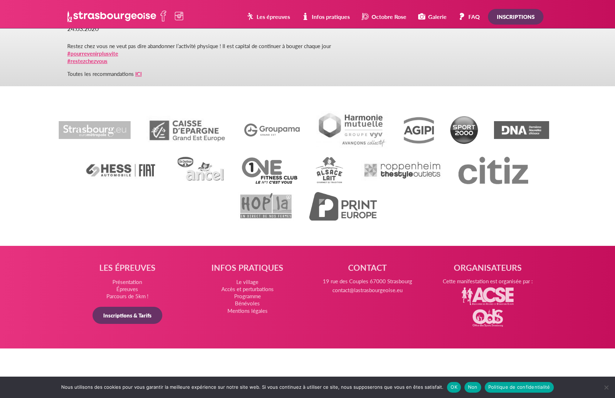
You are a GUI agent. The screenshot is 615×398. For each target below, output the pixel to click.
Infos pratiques (331, 16)
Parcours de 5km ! (127, 296)
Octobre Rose (389, 16)
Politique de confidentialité (519, 387)
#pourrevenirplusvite (92, 53)
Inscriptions (516, 16)
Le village (247, 281)
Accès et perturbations (247, 289)
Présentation (127, 281)
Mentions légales (247, 310)
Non (473, 387)
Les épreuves (273, 16)
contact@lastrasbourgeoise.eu (367, 290)
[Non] (606, 387)
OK (454, 387)
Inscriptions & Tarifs (127, 315)
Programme (247, 296)
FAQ (474, 16)
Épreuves (127, 289)
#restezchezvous (87, 60)
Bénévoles (247, 303)
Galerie (437, 16)
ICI (138, 73)
